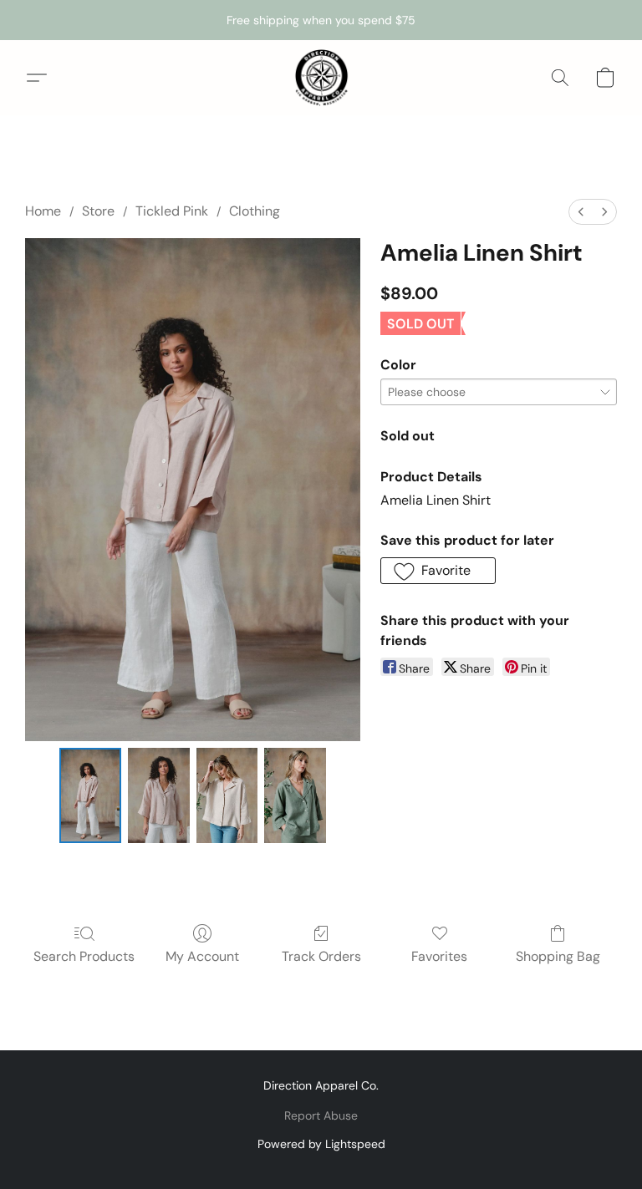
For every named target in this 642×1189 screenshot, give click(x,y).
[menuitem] (581, 212)
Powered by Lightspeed (321, 1143)
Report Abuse (321, 1115)
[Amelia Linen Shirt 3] (295, 796)
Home (43, 211)
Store (98, 211)
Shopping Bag (558, 956)
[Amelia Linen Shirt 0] (90, 796)
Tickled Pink (171, 211)
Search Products (84, 956)
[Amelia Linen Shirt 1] (159, 796)
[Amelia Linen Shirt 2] (227, 796)
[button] (321, 77)
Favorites (439, 956)
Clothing (254, 211)
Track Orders (321, 956)
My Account (202, 956)
